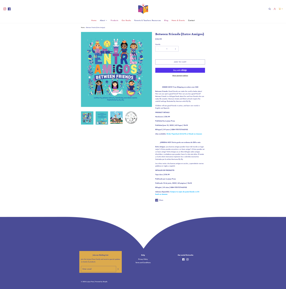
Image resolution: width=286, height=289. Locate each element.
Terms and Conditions (143, 262)
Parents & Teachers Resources (147, 20)
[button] (87, 118)
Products (114, 20)
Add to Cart (180, 62)
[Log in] (274, 9)
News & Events (178, 20)
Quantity (157, 44)
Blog (166, 20)
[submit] (118, 269)
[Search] (269, 9)
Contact (191, 20)
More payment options (180, 75)
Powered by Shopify (101, 282)
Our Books (126, 20)
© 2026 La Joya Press (87, 282)
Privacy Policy (143, 259)
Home (93, 20)
